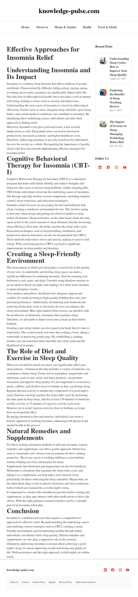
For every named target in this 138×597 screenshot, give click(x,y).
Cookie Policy (38, 582)
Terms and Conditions (86, 582)
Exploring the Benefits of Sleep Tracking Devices (117, 98)
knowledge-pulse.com (20, 570)
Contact (25, 582)
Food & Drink (107, 27)
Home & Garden (65, 27)
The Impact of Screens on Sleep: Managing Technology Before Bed (118, 132)
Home (25, 27)
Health (87, 27)
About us (42, 27)
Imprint (52, 582)
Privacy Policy (65, 582)
